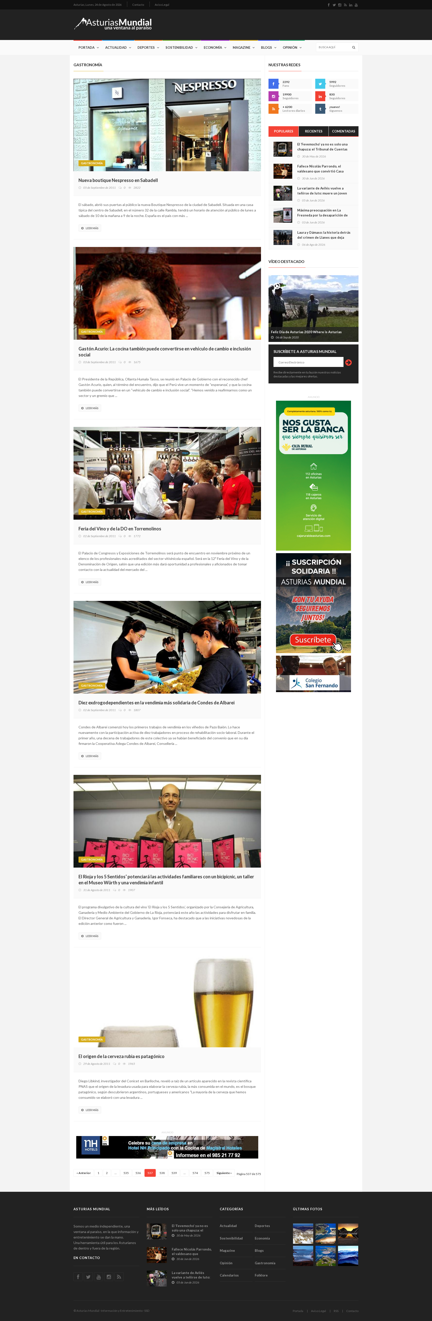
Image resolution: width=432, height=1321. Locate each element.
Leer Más (92, 228)
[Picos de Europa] (348, 1256)
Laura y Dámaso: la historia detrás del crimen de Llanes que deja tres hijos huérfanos (323, 237)
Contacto (138, 4)
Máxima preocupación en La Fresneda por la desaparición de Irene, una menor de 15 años (322, 215)
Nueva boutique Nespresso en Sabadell (118, 180)
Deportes (146, 47)
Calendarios (229, 1275)
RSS (336, 1311)
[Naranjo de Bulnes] (303, 1234)
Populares (283, 131)
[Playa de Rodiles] (326, 1234)
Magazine (241, 47)
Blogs (266, 47)
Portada (86, 47)
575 (207, 1173)
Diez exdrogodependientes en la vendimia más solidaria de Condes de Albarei (156, 702)
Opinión (290, 47)
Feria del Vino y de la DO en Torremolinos (119, 528)
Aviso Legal (162, 4)
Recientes (313, 131)
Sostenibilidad (179, 47)
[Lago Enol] (348, 1234)
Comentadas (343, 131)
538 (162, 1173)
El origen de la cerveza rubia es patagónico (121, 1056)
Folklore (261, 1275)
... (115, 1173)
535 (126, 1173)
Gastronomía (92, 163)
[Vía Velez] (303, 1256)
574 (195, 1173)
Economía (213, 47)
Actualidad (116, 47)
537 (150, 1173)
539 (174, 1173)
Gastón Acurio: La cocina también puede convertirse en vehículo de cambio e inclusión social (164, 351)
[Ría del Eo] (326, 1256)
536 (138, 1173)
